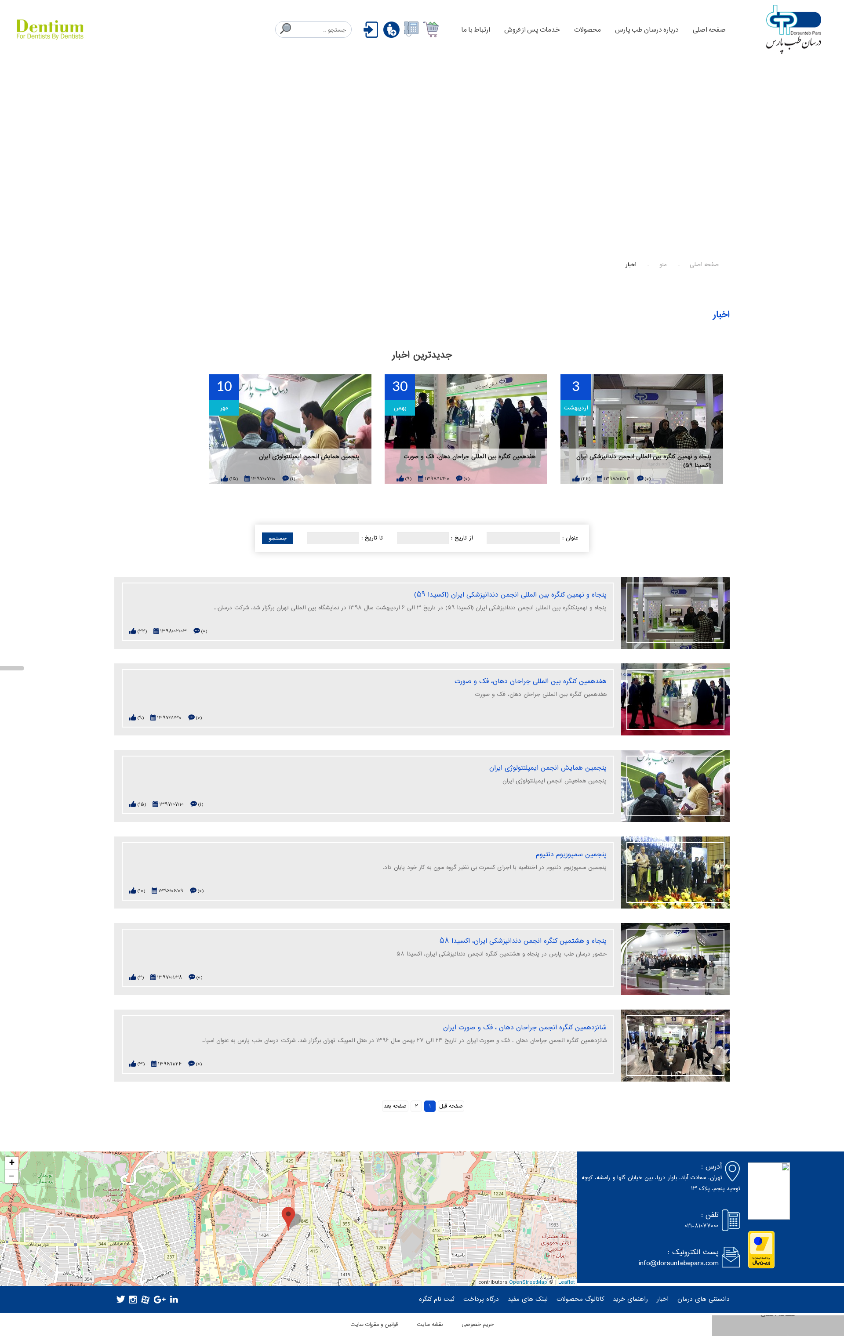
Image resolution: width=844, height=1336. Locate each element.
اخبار (663, 1299)
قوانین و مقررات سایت (374, 1324)
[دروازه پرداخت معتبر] (761, 1249)
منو (662, 265)
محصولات (587, 30)
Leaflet (566, 1282)
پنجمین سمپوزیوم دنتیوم (571, 854)
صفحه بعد (395, 1106)
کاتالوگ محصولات (580, 1299)
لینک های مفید (528, 1299)
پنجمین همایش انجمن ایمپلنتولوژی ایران (309, 457)
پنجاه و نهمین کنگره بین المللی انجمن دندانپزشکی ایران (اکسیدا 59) (643, 462)
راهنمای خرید (630, 1299)
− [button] (12, 1176)
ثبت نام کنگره (437, 1299)
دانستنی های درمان (703, 1299)
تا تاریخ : (372, 538)
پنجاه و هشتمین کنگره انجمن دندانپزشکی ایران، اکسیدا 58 (523, 940)
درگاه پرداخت (481, 1299)
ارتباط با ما (475, 30)
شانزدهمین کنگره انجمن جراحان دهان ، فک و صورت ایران (525, 1027)
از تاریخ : (462, 538)
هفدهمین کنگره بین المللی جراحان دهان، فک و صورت (469, 457)
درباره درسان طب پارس (647, 30)
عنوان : (570, 538)
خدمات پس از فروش (532, 30)
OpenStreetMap (528, 1282)
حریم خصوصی (478, 1324)
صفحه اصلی (709, 30)
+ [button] (12, 1163)
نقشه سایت (430, 1324)
